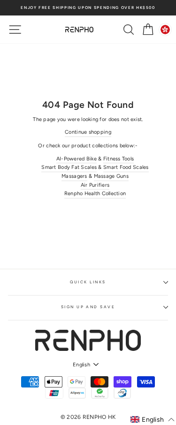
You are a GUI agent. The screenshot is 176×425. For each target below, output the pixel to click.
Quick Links (88, 282)
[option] (88, 8)
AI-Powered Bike (76, 159)
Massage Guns (111, 176)
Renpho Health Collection (95, 193)
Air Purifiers (95, 185)
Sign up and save (88, 306)
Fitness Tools (118, 159)
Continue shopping (88, 132)
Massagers (74, 176)
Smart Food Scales (126, 167)
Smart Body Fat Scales (69, 167)
